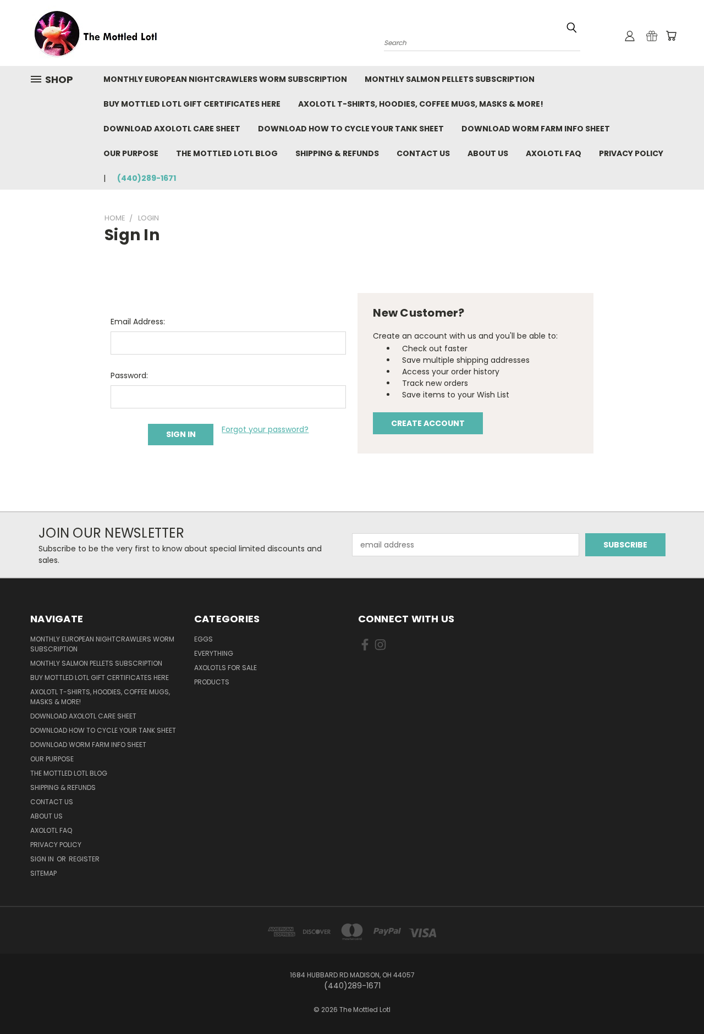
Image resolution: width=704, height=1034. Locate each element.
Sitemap (43, 873)
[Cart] (671, 35)
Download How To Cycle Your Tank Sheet (351, 128)
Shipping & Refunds (337, 153)
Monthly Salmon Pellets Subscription (450, 79)
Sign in (43, 859)
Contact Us (423, 153)
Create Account (428, 423)
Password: (129, 375)
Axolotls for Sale (225, 667)
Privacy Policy (631, 153)
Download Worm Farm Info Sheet (535, 128)
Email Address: (138, 321)
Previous (675, 999)
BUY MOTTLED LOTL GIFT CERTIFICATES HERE (191, 103)
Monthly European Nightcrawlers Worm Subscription (225, 79)
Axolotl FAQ (553, 153)
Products (211, 682)
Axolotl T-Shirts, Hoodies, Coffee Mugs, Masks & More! (420, 103)
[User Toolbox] (629, 35)
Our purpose (130, 153)
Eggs (203, 639)
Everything (213, 653)
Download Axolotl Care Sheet (171, 128)
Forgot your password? (265, 429)
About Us (488, 153)
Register (84, 859)
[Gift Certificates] (651, 35)
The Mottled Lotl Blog (227, 153)
